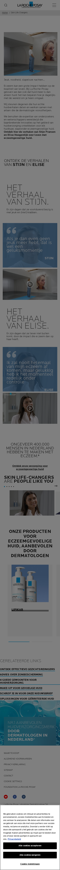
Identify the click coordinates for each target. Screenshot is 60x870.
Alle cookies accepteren (30, 845)
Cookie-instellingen (30, 864)
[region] (30, 837)
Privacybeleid (14, 839)
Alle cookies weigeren (30, 855)
